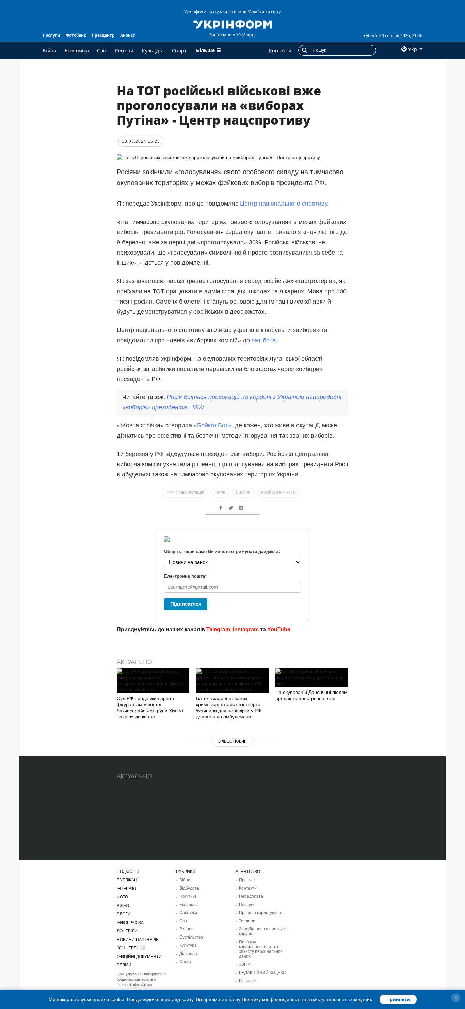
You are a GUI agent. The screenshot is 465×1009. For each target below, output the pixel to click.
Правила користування (261, 912)
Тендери (247, 920)
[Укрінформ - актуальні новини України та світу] (232, 24)
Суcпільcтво (191, 937)
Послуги (51, 35)
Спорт (179, 50)
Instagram (246, 629)
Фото (122, 897)
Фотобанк (76, 35)
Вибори (243, 492)
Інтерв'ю (126, 888)
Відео (123, 905)
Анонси (128, 35)
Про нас (247, 880)
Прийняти (398, 999)
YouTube (278, 629)
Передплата (251, 896)
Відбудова (189, 888)
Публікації (128, 880)
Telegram (218, 629)
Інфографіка (130, 922)
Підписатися (186, 604)
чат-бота (264, 340)
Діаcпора (188, 953)
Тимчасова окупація (185, 492)
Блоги (124, 914)
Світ (102, 50)
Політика (188, 896)
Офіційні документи (139, 956)
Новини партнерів (138, 939)
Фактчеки (188, 912)
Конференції (131, 948)
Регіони (124, 50)
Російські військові (278, 492)
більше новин (232, 741)
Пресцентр (103, 35)
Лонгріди (127, 931)
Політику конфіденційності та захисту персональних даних (307, 999)
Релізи (124, 965)
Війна (50, 50)
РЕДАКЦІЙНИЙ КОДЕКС (262, 972)
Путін (220, 492)
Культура (153, 50)
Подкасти (128, 871)
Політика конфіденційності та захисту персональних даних (261, 949)
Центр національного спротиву (283, 203)
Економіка (77, 50)
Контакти (280, 50)
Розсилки (248, 980)
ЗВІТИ (245, 964)
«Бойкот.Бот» (212, 425)
